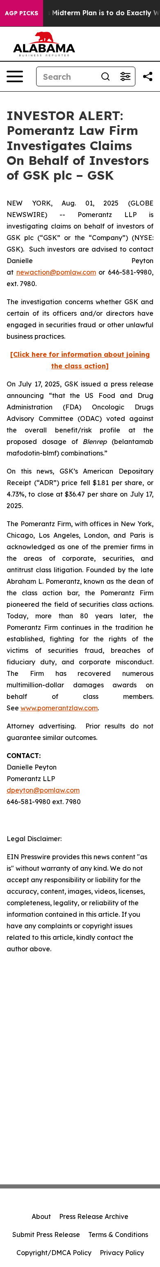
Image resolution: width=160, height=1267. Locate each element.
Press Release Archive (93, 1216)
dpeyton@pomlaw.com (43, 790)
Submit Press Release (46, 1234)
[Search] (105, 76)
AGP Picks (21, 13)
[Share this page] (147, 76)
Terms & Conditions (118, 1234)
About (41, 1216)
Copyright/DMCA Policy (53, 1253)
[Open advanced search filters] (125, 76)
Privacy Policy (122, 1253)
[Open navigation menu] (15, 76)
